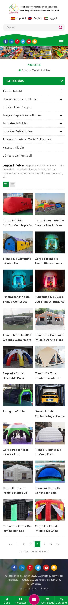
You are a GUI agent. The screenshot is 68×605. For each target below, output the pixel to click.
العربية (53, 18)
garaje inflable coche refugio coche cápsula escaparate (50, 414)
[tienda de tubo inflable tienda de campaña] (50, 357)
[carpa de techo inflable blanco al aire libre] (18, 471)
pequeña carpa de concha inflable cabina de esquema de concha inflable (49, 490)
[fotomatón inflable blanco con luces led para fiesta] (18, 280)
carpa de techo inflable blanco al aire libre (15, 490)
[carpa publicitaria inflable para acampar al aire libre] (18, 433)
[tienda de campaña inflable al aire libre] (50, 319)
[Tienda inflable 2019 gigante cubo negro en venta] (18, 319)
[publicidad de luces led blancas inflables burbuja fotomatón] (50, 280)
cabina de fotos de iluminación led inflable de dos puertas (17, 528)
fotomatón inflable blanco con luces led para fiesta (16, 299)
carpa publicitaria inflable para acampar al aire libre (15, 452)
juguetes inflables (15, 123)
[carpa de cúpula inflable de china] (50, 510)
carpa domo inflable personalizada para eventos (49, 223)
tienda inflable (41, 70)
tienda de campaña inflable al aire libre (49, 337)
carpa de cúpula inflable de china (47, 528)
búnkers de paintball (17, 156)
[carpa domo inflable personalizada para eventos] (50, 204)
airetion (44, 588)
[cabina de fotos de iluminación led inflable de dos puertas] (18, 510)
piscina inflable (13, 147)
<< (10, 544)
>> (58, 544)
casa (25, 70)
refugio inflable (14, 411)
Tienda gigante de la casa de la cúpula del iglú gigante (48, 452)
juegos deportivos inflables (22, 115)
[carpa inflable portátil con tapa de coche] (18, 204)
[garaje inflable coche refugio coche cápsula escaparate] (50, 395)
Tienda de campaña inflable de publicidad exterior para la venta (17, 261)
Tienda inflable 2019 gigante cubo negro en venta (17, 337)
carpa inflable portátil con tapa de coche (17, 223)
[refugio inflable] (18, 395)
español (21, 18)
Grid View (6, 184)
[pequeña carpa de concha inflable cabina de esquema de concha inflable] (50, 471)
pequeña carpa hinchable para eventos (13, 376)
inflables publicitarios (17, 131)
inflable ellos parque (17, 107)
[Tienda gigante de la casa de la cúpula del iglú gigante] (50, 433)
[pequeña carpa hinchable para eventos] (18, 357)
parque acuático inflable (20, 99)
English (38, 18)
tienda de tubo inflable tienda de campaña (47, 376)
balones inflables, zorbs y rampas (27, 139)
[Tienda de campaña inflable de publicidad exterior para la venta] (18, 242)
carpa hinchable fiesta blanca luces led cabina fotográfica (49, 261)
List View (12, 184)
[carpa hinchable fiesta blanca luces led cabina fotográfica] (50, 242)
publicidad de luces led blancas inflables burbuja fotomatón (49, 299)
